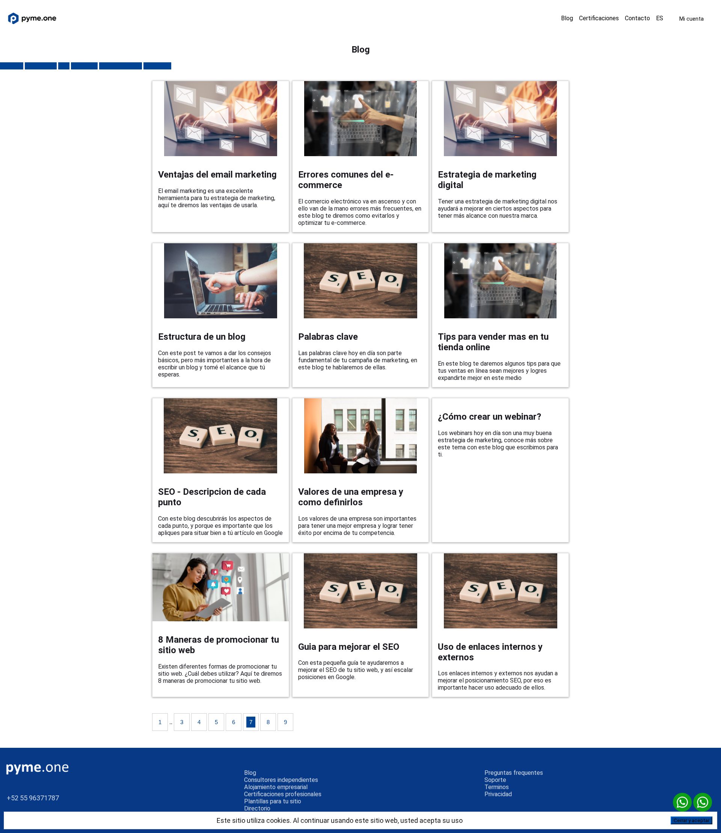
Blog (250, 772)
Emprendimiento (120, 65)
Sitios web (157, 65)
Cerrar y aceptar (691, 820)
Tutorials (11, 65)
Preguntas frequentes (513, 772)
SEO (63, 65)
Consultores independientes (281, 779)
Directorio (257, 808)
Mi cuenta (691, 18)
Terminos (496, 787)
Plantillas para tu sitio (272, 801)
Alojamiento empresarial (276, 787)
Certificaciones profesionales (282, 794)
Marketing (84, 65)
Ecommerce (41, 65)
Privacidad (498, 794)
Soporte (495, 779)
